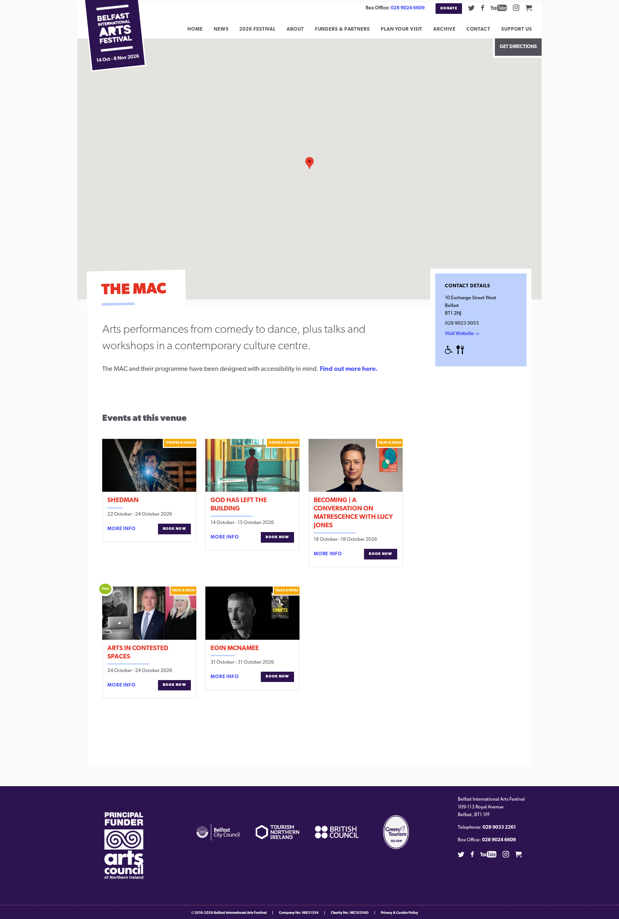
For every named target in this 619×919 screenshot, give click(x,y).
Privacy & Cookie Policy (399, 913)
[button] (309, 163)
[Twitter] (471, 8)
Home (195, 29)
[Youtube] (499, 8)
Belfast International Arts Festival (240, 913)
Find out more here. (349, 369)
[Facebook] (483, 8)
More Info (121, 529)
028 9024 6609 (408, 8)
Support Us (516, 29)
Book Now (174, 529)
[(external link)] (124, 845)
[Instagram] (516, 8)
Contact (478, 29)
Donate (448, 8)
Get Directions (518, 46)
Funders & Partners (342, 29)
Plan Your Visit (402, 29)
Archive (444, 29)
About (295, 29)
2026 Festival (257, 29)
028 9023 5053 (462, 323)
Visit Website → (462, 333)
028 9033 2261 (499, 827)
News (221, 29)
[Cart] (529, 8)
